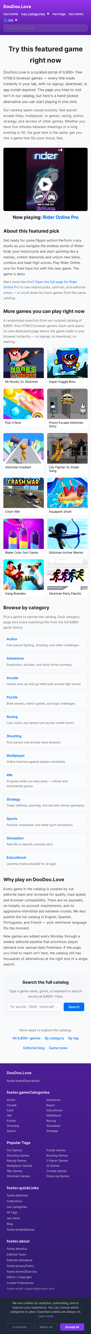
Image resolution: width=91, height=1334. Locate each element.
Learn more (45, 1316)
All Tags (12, 1212)
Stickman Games (18, 1176)
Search (74, 1007)
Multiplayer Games (19, 1165)
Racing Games (16, 1160)
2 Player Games (57, 1160)
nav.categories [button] (35, 14)
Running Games (57, 1155)
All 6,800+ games (26, 1038)
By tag (73, 1038)
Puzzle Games (56, 1150)
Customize (19, 1327)
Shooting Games (18, 1155)
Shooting (13, 1125)
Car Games (14, 1150)
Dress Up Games (57, 1176)
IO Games (53, 1165)
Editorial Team (16, 1254)
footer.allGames (17, 1195)
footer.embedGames (20, 1229)
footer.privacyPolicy (20, 1266)
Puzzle (11, 1120)
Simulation (53, 1125)
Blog (10, 1224)
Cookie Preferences (20, 1283)
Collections (14, 1201)
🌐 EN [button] (10, 20)
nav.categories (17, 1207)
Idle (9, 1115)
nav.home (10, 14)
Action (11, 1100)
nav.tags (59, 14)
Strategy (52, 1131)
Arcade (12, 1105)
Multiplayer (53, 1115)
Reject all (46, 1327)
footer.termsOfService (22, 1271)
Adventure (53, 1100)
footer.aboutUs (17, 1248)
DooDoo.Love (17, 6)
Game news (58, 1048)
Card (10, 1110)
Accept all (72, 1327)
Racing (51, 1120)
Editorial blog (34, 1048)
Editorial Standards (19, 1260)
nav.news (76, 14)
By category (54, 1038)
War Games (14, 1171)
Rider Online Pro (61, 217)
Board (50, 1105)
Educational (54, 1110)
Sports (11, 1131)
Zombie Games (56, 1171)
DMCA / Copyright (19, 1277)
